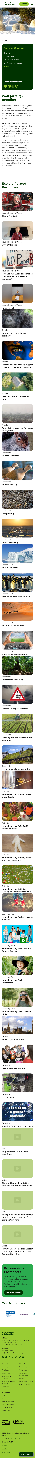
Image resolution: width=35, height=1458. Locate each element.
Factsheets (5, 1370)
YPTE (3, 1395)
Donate (24, 4)
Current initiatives (7, 1407)
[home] (8, 3)
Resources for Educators (6, 1377)
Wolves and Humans (11, 60)
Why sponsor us (24, 1370)
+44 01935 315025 (7, 1350)
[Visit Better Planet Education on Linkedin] (9, 1357)
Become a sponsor (25, 1367)
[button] (31, 4)
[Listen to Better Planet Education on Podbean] (16, 1357)
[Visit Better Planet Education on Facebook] (3, 1357)
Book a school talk (25, 1384)
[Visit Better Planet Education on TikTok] (13, 1357)
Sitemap (4, 1445)
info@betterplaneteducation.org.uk (13, 1353)
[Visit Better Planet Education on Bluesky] (20, 1357)
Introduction (9, 56)
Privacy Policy (6, 1452)
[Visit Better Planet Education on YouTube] (23, 1357)
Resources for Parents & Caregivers (9, 1382)
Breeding (7, 66)
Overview (7, 53)
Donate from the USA (26, 1381)
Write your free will (8, 1404)
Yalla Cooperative (15, 1438)
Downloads (5, 1386)
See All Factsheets (13, 1292)
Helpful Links (6, 1411)
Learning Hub (6, 1367)
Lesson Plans (6, 1373)
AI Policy (4, 1449)
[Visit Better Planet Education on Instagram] (6, 1357)
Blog (3, 1398)
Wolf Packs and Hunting (13, 63)
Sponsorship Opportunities (23, 1374)
